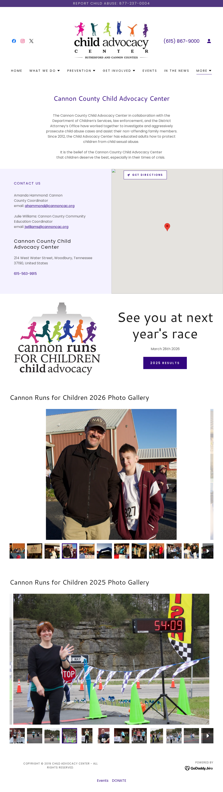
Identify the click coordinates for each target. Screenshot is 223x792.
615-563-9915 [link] (25, 273)
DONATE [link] (119, 780)
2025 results (165, 363)
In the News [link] (176, 70)
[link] (14, 41)
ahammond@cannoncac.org (49, 205)
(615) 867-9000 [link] (181, 41)
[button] (209, 41)
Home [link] (16, 70)
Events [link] (150, 70)
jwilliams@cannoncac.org (46, 226)
